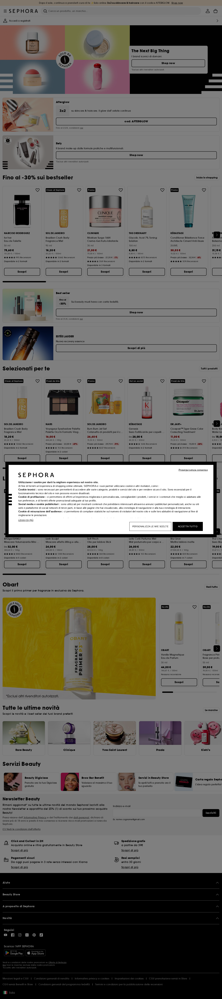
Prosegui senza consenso (193, 470)
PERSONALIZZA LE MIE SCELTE (150, 526)
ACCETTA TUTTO (187, 526)
